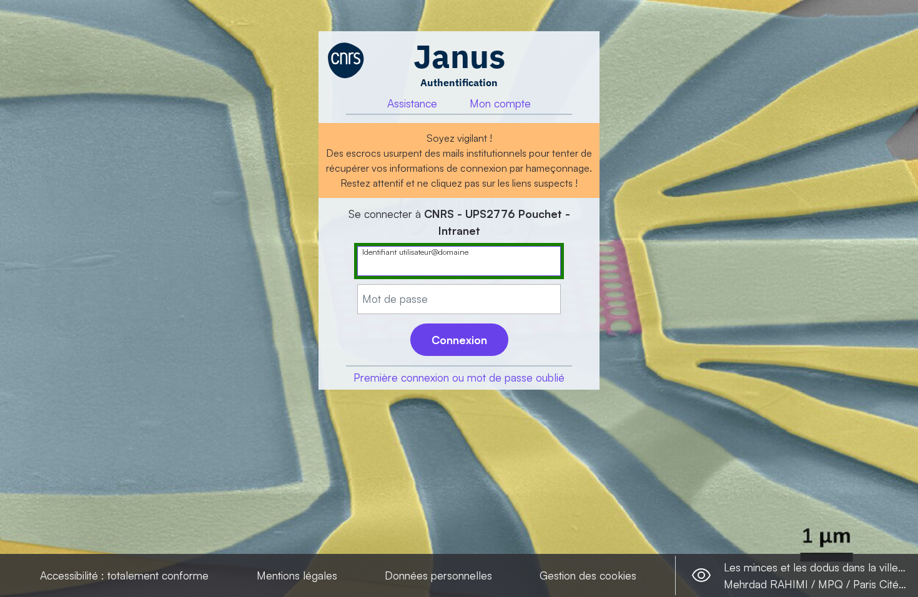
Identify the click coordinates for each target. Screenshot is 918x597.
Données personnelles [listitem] (438, 575)
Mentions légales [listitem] (297, 575)
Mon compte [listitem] (500, 103)
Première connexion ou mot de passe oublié (459, 377)
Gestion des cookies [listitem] (588, 575)
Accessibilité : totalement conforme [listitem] (124, 575)
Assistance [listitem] (412, 103)
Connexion (459, 340)
